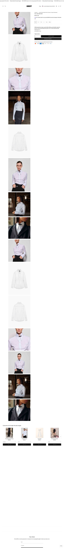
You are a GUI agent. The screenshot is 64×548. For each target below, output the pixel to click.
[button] (5, 6)
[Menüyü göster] (3, 6)
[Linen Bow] (39, 433)
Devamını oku (37, 31)
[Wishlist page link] (60, 6)
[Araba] (60, 6)
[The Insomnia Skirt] (54, 433)
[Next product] (61, 437)
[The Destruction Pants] (9, 433)
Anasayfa (36, 12)
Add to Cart (9, 444)
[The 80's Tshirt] (24, 433)
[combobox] (9, 442)
